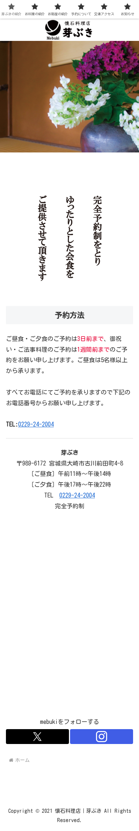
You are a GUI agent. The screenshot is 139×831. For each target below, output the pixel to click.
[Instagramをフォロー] (101, 736)
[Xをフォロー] (37, 736)
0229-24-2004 (36, 424)
